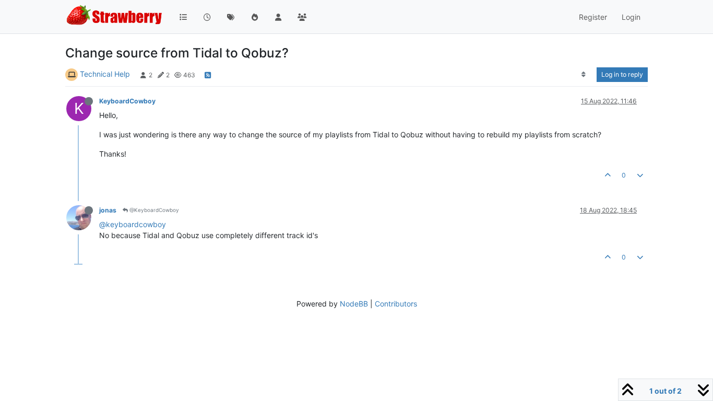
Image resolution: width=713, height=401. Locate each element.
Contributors (396, 303)
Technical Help (105, 73)
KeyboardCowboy (127, 101)
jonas (107, 210)
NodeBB (354, 303)
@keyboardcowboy (132, 224)
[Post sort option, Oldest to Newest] (583, 74)
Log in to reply (622, 74)
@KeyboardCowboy (153, 210)
